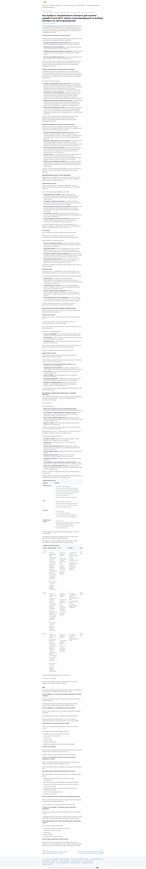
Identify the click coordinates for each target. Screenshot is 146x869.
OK (97, 867)
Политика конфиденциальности (96, 859)
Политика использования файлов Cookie (79, 859)
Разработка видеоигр (80, 5)
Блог (43, 859)
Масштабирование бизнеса (87, 862)
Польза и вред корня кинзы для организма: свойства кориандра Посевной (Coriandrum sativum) (54, 852)
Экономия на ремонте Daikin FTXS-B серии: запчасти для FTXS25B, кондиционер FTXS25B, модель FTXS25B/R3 (90, 852)
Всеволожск (45, 171)
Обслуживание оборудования (93, 5)
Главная (43, 10)
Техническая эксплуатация (69, 5)
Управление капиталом (47, 864)
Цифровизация (45, 5)
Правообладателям (46, 860)
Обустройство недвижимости (48, 7)
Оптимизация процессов (75, 862)
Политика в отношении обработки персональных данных (58, 859)
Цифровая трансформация (56, 5)
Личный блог (49, 10)
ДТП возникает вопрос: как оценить (53, 25)
